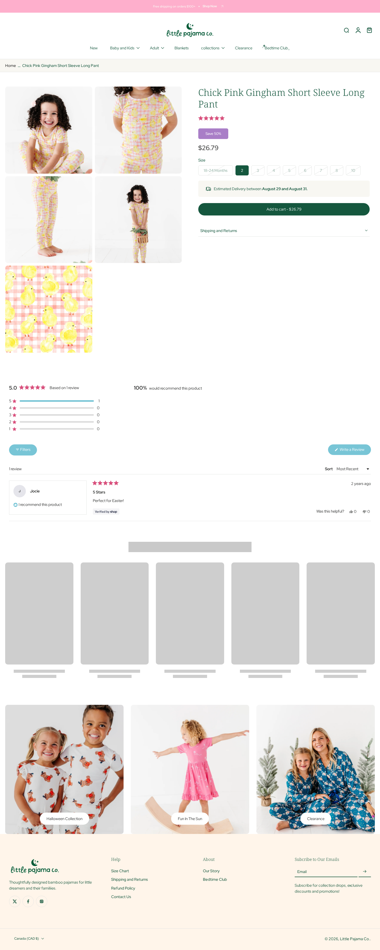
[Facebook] (28, 901)
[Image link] (64, 769)
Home (10, 65)
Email (302, 872)
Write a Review (355, 451)
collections (210, 48)
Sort (329, 469)
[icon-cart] (369, 30)
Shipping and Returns (129, 879)
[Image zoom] (48, 130)
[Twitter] (14, 901)
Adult (154, 48)
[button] (284, 118)
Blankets (181, 48)
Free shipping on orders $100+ (174, 6)
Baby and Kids (122, 48)
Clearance (243, 48)
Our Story (211, 871)
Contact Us (121, 896)
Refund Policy (123, 888)
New (94, 48)
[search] (346, 30)
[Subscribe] (365, 871)
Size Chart (120, 871)
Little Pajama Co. (355, 938)
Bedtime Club (215, 879)
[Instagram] (41, 901)
